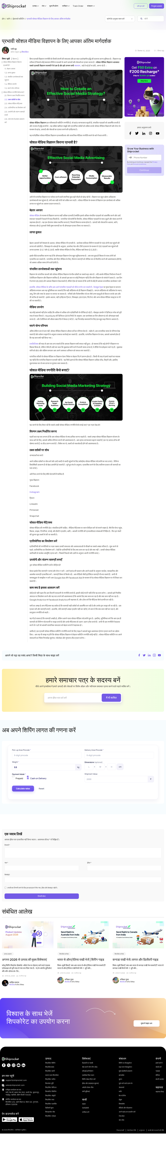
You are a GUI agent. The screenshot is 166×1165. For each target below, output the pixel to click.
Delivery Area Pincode (94, 750)
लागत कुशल (11, 72)
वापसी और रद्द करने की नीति (156, 1130)
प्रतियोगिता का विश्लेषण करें (17, 107)
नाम (6, 862)
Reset (41, 788)
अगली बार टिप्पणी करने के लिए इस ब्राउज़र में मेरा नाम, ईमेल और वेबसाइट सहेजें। (32, 887)
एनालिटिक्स (34, 343)
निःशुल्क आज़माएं (156, 6)
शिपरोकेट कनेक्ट (64, 954)
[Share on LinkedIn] (149, 655)
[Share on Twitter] (144, 655)
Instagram (35, 492)
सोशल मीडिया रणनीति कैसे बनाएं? (13, 92)
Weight (15, 762)
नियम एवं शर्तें (120, 1130)
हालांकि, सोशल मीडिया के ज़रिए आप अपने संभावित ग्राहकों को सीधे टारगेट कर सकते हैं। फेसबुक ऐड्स (66, 287)
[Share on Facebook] (139, 655)
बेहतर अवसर (11, 68)
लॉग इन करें (140, 6)
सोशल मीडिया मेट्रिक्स (15, 103)
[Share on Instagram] (154, 655)
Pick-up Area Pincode (21, 750)
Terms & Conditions (139, 164)
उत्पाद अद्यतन (8, 954)
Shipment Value (91, 774)
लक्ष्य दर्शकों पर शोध (14, 99)
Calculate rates (23, 788)
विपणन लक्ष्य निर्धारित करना (16, 95)
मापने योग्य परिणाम (13, 88)
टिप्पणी (7, 845)
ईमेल (89, 862)
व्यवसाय (77, 65)
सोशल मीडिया (35, 215)
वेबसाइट (7, 874)
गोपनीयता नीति (131, 1130)
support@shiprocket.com (16, 1080)
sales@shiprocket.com (15, 1085)
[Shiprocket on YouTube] (159, 655)
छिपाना (15, 58)
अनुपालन (142, 1130)
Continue (144, 170)
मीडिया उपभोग (12, 84)
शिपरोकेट (25, 51)
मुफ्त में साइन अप (146, 1023)
